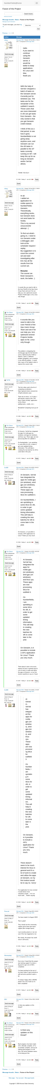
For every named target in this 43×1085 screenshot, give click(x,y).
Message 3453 (30, 41)
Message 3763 (20, 1022)
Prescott (6, 911)
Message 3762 (20, 999)
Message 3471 (20, 425)
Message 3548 (20, 689)
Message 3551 (20, 911)
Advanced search (8, 16)
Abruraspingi (8, 955)
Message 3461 (20, 188)
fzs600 (6, 467)
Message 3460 (20, 40)
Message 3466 (20, 379)
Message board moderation (8, 21)
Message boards (8, 19)
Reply (36, 179)
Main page (12, 1078)
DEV (5, 999)
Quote (18, 183)
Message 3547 (20, 551)
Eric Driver (9, 312)
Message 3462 (20, 312)
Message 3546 (20, 467)
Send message (9, 54)
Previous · (5, 33)
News (17, 19)
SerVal (8, 380)
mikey (6, 40)
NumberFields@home (13, 3)
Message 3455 (30, 190)
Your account (20, 1078)
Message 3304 (30, 912)
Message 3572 (20, 955)
